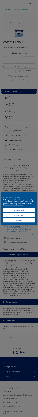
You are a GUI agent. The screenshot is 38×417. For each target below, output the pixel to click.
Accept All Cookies (19, 215)
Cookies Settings (19, 210)
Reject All (19, 220)
